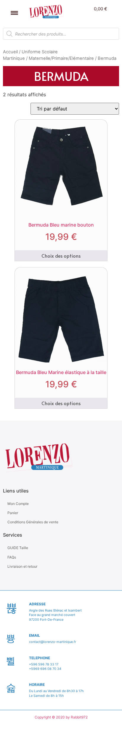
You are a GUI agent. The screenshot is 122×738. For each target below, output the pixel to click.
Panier (12, 513)
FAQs (11, 557)
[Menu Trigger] (14, 12)
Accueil (10, 51)
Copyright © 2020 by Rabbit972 (61, 717)
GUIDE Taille (17, 548)
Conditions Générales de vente (32, 522)
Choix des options (61, 255)
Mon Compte (18, 503)
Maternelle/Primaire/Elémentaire (61, 58)
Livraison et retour (22, 566)
